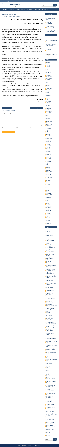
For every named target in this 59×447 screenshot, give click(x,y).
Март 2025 (48, 86)
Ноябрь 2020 (48, 158)
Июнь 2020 (48, 165)
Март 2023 (48, 119)
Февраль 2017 (49, 223)
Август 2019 (48, 180)
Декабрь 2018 (49, 191)
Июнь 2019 (48, 183)
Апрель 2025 (48, 85)
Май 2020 (48, 167)
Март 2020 (48, 170)
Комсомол (48, 307)
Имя (3, 127)
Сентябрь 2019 (49, 178)
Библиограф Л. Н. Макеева (51, 246)
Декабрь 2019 (49, 174)
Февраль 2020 (49, 171)
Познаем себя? (49, 363)
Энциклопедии (49, 433)
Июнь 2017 (48, 217)
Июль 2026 (48, 63)
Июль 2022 (48, 131)
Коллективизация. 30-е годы (51, 305)
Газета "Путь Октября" (50, 270)
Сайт (30, 127)
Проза (47, 367)
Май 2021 (48, 150)
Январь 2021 (48, 155)
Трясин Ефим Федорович (51, 407)
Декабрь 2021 (49, 140)
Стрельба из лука (49, 401)
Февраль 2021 (49, 154)
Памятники (48, 357)
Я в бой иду (48, 435)
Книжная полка (49, 304)
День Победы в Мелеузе (51, 274)
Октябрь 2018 (49, 194)
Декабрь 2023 (49, 106)
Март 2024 (48, 102)
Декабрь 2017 (49, 209)
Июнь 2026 (48, 65)
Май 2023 (48, 117)
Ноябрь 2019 (48, 176)
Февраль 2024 (49, 104)
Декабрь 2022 (49, 124)
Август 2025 (48, 79)
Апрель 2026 (48, 68)
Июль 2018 (48, 199)
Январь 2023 (48, 122)
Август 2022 (48, 129)
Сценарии (48, 402)
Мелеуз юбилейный (50, 327)
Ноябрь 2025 (48, 75)
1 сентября (48, 231)
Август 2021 (48, 145)
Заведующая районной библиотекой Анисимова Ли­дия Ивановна (51, 20)
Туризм (47, 408)
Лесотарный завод (49, 314)
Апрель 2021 (48, 151)
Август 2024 (48, 95)
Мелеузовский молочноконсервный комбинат (50, 333)
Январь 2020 (48, 173)
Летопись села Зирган (50, 53)
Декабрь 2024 (49, 91)
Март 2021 (48, 153)
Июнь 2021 (48, 148)
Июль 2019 (48, 181)
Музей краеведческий (50, 349)
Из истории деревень (50, 290)
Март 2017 (48, 222)
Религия (47, 370)
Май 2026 (48, 66)
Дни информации (49, 279)
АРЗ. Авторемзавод (50, 240)
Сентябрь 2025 (49, 78)
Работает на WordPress (22, 445)
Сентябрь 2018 (49, 196)
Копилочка (44, 9)
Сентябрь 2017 (49, 213)
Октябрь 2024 (49, 94)
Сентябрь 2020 (49, 161)
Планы (47, 362)
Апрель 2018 (48, 203)
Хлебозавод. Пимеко (50, 419)
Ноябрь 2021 (48, 141)
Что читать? (37, 9)
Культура (48, 312)
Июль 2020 (48, 164)
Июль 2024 (48, 96)
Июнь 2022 (48, 132)
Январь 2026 (48, 72)
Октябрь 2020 (49, 160)
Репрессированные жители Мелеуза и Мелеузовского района (51, 373)
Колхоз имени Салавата (22, 104)
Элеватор (48, 432)
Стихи (47, 394)
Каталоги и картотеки (50, 298)
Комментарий (5, 115)
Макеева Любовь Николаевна (14, 16)
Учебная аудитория (21, 9)
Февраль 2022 (49, 138)
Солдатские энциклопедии (51, 381)
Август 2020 (48, 163)
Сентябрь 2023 (49, 111)
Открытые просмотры (50, 354)
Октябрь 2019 (49, 177)
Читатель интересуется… (51, 426)
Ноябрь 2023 (48, 108)
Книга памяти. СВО (50, 302)
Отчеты (47, 356)
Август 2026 (48, 62)
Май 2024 (48, 99)
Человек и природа (50, 422)
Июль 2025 (48, 81)
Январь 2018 (48, 207)
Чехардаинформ (49, 423)
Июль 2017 (48, 216)
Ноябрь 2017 (48, 210)
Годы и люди (5, 104)
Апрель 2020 (48, 168)
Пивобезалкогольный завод (51, 359)
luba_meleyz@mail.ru (7, 1)
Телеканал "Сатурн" (50, 404)
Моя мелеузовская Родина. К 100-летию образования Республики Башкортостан (51, 346)
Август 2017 (48, 214)
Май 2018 (48, 201)
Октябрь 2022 (49, 127)
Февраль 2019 (49, 188)
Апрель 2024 (48, 101)
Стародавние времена (50, 393)
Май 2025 (48, 83)
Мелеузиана (29, 9)
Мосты (47, 342)
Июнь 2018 (48, 200)
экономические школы (34, 104)
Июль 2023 (48, 114)
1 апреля (48, 230)
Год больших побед (7, 108)
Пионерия (48, 360)
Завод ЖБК (48, 286)
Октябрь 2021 (49, 142)
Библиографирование (50, 247)
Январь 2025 (48, 89)
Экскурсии (48, 431)
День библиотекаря (50, 273)
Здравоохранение (49, 287)
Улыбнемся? (48, 410)
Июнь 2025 (48, 82)
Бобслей (47, 259)
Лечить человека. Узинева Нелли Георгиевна (51, 48)
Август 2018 (48, 197)
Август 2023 (48, 112)
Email (17, 127)
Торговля (48, 405)
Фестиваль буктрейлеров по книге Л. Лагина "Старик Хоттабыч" (51, 414)
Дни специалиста (49, 280)
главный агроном (13, 104)
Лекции (28, 104)
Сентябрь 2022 (49, 128)
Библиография (11, 9)
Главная (4, 9)
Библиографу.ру (16, 4)
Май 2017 (48, 219)
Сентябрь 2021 (49, 144)
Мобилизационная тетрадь (51, 341)
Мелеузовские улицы (50, 330)
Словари (47, 377)
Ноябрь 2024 (48, 92)
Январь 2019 (48, 190)
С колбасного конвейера (51, 17)
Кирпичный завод (49, 301)
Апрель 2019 (48, 186)
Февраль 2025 (49, 88)
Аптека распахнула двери (36, 108)
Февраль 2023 (49, 121)
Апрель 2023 (48, 118)
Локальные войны (49, 318)
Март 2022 (48, 137)
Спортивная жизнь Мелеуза (51, 388)
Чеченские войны (49, 425)
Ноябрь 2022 (48, 125)
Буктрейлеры (48, 261)
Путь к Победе (49, 369)
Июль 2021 (48, 147)
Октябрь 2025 (49, 76)
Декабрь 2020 (49, 157)
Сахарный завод (49, 375)
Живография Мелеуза (50, 281)
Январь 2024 (48, 105)
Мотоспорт (48, 344)
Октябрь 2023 (49, 109)
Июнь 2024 (48, 98)
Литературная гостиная (50, 315)
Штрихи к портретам (50, 429)
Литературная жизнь (50, 316)
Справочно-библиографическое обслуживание (50, 390)
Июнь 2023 (48, 115)
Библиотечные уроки (50, 258)
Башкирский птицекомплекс (51, 244)
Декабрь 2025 (49, 73)
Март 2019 (48, 187)
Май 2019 (48, 184)
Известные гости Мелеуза (51, 291)
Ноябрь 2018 (48, 193)
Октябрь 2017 (49, 211)
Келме (47, 299)
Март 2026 (48, 69)
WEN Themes (38, 445)
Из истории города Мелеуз (51, 288)
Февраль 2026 (49, 71)
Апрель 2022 (48, 135)
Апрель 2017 (48, 220)
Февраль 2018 (49, 206)
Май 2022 (48, 134)
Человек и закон (49, 420)
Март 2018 (48, 204)
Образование (48, 350)
